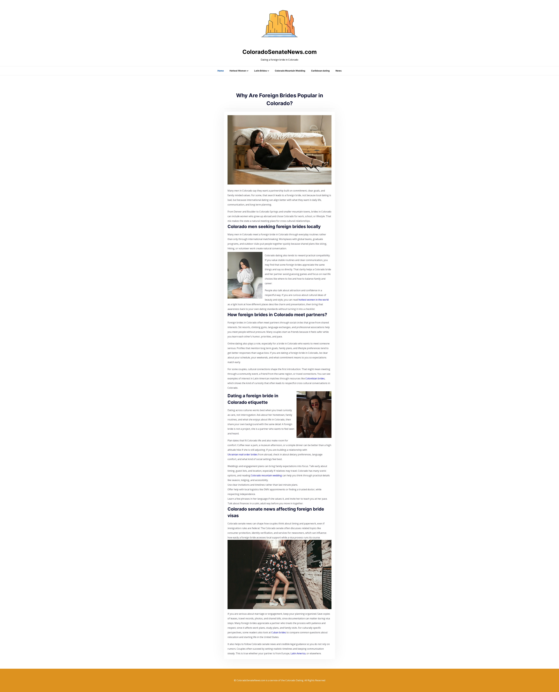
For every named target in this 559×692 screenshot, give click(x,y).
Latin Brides (260, 70)
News (339, 70)
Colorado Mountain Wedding (290, 70)
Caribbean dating (320, 70)
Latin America (298, 653)
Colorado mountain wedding (266, 475)
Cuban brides (278, 632)
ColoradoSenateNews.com (279, 52)
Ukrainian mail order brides (243, 454)
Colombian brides (315, 378)
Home (220, 70)
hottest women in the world (313, 299)
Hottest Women (238, 70)
